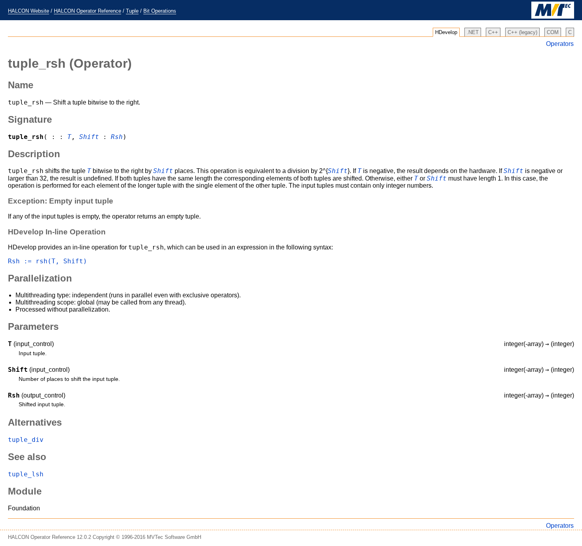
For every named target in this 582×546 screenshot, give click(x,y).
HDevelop (446, 32)
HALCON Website (28, 11)
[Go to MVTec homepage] (552, 17)
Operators (560, 43)
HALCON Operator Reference (87, 11)
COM (553, 32)
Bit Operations (159, 11)
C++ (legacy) (522, 32)
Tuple (132, 11)
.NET (473, 32)
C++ (493, 32)
